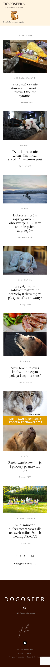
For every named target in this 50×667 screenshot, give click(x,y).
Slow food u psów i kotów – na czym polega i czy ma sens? (25, 372)
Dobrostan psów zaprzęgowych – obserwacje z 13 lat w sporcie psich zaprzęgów (25, 223)
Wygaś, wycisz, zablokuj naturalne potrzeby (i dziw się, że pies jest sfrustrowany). (25, 292)
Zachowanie (25, 280)
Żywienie (31, 78)
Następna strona (25, 563)
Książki (25, 456)
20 (32, 556)
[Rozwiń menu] (45, 12)
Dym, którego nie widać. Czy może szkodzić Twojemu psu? (25, 155)
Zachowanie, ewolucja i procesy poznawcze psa (25, 466)
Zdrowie (19, 78)
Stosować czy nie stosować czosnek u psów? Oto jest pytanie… (25, 90)
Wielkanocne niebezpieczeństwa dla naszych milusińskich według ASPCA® (25, 530)
